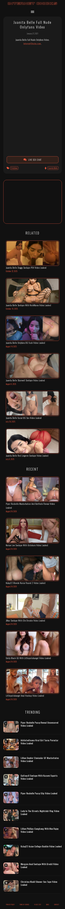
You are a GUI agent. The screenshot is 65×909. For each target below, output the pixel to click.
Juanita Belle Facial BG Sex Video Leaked (24, 418)
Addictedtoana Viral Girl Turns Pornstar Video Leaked (39, 742)
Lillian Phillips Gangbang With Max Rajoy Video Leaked (39, 830)
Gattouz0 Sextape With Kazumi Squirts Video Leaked (39, 777)
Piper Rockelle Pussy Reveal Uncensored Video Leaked (39, 724)
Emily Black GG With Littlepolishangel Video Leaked (28, 658)
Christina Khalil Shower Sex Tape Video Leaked (39, 883)
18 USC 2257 (37, 904)
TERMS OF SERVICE (24, 904)
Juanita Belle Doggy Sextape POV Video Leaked (26, 267)
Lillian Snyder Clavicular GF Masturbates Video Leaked (40, 759)
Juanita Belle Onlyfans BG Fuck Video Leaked (25, 342)
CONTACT (56, 904)
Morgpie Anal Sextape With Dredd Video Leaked (39, 865)
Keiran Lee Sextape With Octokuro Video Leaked (27, 545)
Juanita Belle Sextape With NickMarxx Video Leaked (28, 305)
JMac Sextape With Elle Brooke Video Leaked (25, 620)
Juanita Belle (53, 168)
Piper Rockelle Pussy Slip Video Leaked (39, 793)
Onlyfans (14, 168)
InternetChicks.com (32, 43)
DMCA (47, 904)
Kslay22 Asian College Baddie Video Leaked (41, 846)
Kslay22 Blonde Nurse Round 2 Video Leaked (26, 583)
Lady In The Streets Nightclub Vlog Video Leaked (40, 812)
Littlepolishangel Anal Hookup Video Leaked (25, 695)
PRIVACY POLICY (10, 904)
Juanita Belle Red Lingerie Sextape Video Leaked (27, 455)
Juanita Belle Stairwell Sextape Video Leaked (25, 380)
